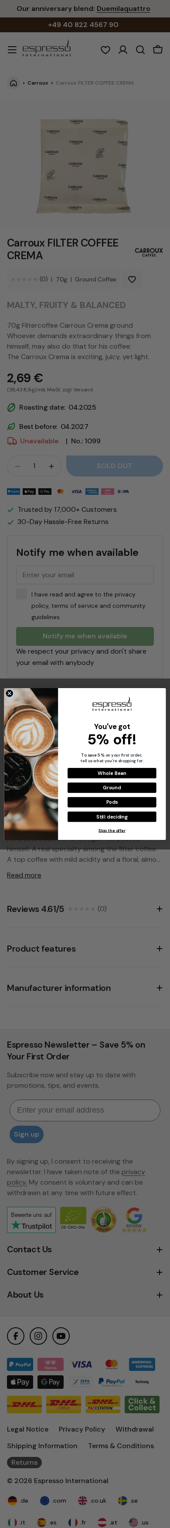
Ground (112, 788)
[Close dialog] (9, 693)
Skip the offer (112, 830)
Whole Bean (112, 773)
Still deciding (111, 816)
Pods (112, 802)
